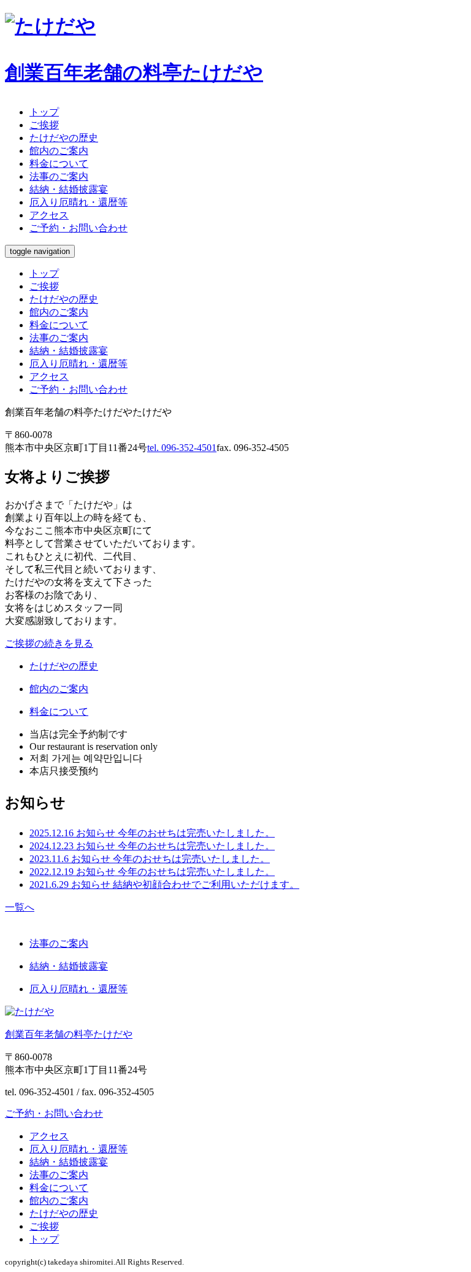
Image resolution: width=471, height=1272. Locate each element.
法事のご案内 (58, 338)
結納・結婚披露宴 (68, 350)
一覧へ (19, 907)
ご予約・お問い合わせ (78, 228)
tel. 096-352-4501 (181, 447)
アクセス (49, 376)
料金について (58, 325)
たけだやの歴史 (63, 299)
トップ (44, 273)
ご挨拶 (44, 286)
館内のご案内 (58, 312)
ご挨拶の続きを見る (49, 643)
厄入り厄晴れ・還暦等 (78, 363)
